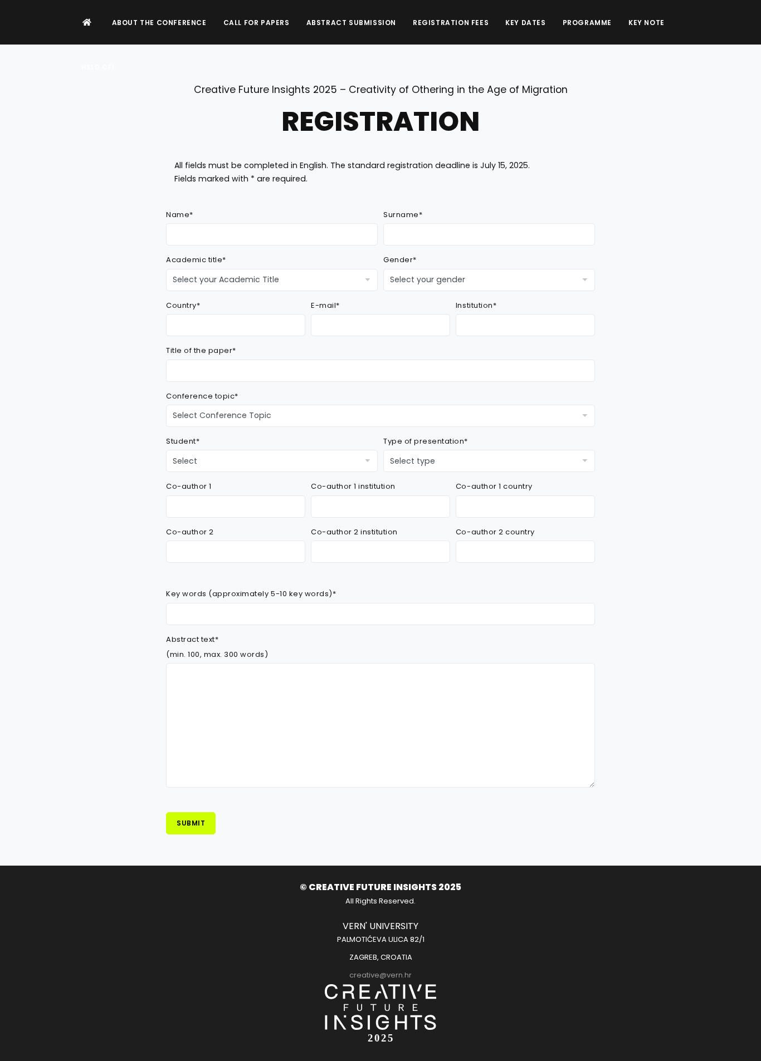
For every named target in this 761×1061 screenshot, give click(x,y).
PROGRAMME (587, 22)
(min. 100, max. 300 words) (217, 654)
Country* (183, 305)
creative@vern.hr (380, 975)
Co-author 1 (189, 486)
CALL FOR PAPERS (256, 22)
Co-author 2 (190, 532)
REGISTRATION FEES (451, 22)
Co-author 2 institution (354, 532)
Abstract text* (192, 639)
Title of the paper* (201, 350)
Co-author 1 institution (353, 486)
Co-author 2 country (495, 532)
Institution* (476, 305)
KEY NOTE (646, 22)
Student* (182, 441)
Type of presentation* (425, 441)
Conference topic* (202, 396)
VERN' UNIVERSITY (380, 926)
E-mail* (325, 305)
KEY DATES (525, 22)
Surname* (402, 214)
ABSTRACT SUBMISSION (351, 22)
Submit (191, 823)
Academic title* (196, 259)
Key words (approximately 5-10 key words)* (251, 593)
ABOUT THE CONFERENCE (159, 22)
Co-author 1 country (494, 486)
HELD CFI (98, 67)
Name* (179, 214)
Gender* (400, 259)
